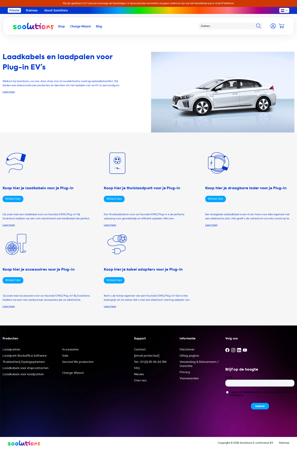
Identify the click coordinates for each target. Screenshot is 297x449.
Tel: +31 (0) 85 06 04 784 (150, 362)
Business (32, 10)
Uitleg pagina (189, 355)
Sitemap (284, 443)
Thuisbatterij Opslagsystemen (24, 362)
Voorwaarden (189, 378)
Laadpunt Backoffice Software (25, 355)
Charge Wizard (73, 373)
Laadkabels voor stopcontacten (25, 368)
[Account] (273, 26)
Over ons (140, 380)
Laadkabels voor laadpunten (23, 374)
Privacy (185, 372)
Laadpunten (11, 349)
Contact (140, 349)
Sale (65, 355)
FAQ (137, 368)
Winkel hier (13, 199)
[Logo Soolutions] (33, 26)
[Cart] (281, 26)
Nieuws (139, 374)
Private (14, 10)
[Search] (258, 26)
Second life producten (78, 362)
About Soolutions (56, 10)
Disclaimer (187, 349)
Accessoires (70, 349)
